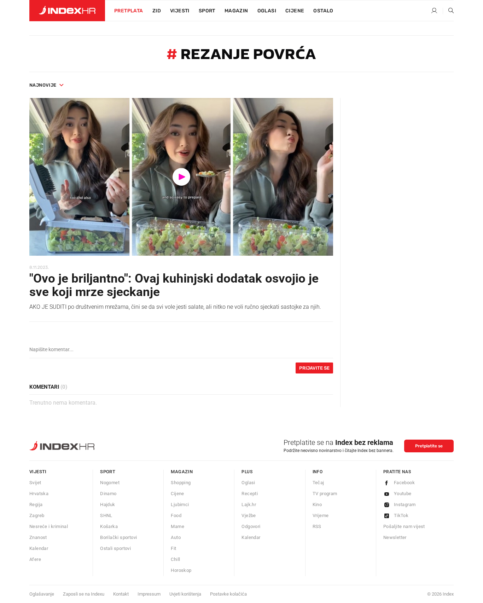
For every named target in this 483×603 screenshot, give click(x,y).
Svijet (35, 482)
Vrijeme (321, 515)
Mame (177, 526)
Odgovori (251, 526)
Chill (175, 559)
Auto (176, 537)
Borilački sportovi (118, 537)
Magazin (182, 471)
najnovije (43, 85)
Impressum (149, 594)
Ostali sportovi (115, 548)
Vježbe (249, 515)
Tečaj (318, 482)
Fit (173, 548)
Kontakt (121, 594)
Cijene (294, 11)
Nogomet (110, 482)
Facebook (404, 482)
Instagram (405, 504)
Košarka (109, 526)
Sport (207, 11)
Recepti (250, 493)
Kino (317, 504)
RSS (317, 526)
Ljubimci (180, 504)
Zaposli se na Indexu (83, 594)
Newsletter (395, 537)
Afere (35, 559)
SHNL (106, 515)
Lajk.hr (249, 504)
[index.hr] (67, 10)
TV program (325, 493)
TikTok (401, 515)
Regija (35, 504)
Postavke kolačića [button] (228, 594)
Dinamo (108, 493)
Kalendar (38, 548)
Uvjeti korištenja (185, 594)
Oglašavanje (41, 594)
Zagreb (36, 515)
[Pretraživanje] (448, 11)
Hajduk (107, 504)
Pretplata (128, 11)
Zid (156, 11)
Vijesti (180, 11)
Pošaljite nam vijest (404, 526)
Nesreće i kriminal (48, 526)
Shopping (181, 482)
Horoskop (181, 570)
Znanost (38, 537)
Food (176, 515)
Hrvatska (38, 493)
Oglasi (266, 11)
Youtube (403, 493)
